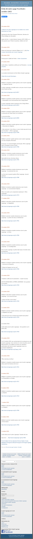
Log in (3, 522)
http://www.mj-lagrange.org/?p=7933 (10, 285)
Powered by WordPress (14, 536)
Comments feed (5, 525)
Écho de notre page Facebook (11, 447)
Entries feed (4, 524)
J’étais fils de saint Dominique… (9, 76)
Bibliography (4, 489)
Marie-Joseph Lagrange (16, 3)
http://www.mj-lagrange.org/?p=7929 (10, 301)
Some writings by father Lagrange (9, 502)
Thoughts (3, 506)
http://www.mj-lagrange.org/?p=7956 (10, 235)
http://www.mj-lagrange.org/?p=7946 (10, 269)
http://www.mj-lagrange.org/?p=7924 (10, 317)
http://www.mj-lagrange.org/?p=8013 (10, 105)
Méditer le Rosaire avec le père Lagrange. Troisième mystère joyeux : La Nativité (24, 455)
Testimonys (4, 503)
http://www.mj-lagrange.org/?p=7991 (10, 159)
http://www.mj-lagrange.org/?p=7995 (10, 147)
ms (6, 13)
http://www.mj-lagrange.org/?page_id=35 (11, 349)
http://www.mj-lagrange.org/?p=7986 (10, 177)
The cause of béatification (7, 505)
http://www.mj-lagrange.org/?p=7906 (10, 410)
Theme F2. (22, 536)
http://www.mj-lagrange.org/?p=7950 (10, 253)
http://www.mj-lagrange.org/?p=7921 (10, 367)
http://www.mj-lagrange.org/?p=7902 (10, 424)
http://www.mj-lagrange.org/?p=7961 (10, 220)
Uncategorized (5, 507)
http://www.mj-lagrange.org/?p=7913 (10, 396)
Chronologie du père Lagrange (8, 468)
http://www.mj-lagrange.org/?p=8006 (10, 118)
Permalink (20, 447)
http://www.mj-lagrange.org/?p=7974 (10, 195)
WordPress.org (5, 526)
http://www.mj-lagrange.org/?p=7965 (10, 206)
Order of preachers (22, 58)
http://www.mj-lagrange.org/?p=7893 (17, 437)
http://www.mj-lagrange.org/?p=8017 (10, 92)
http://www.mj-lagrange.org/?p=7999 (10, 132)
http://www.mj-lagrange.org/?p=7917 (10, 381)
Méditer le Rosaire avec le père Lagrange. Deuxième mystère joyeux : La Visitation (9, 455)
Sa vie (3, 465)
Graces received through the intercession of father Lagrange (14, 501)
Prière (3, 466)
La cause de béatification (7, 469)
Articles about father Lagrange (8, 499)
